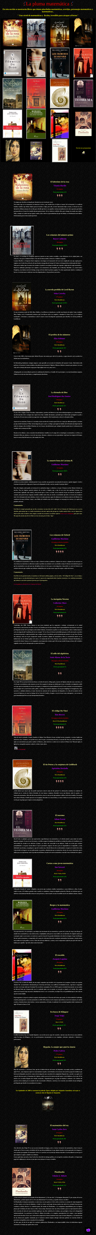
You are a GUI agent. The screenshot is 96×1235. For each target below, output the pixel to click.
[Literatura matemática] (88, 1233)
